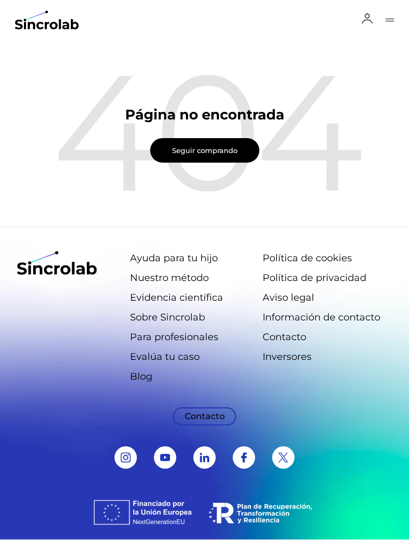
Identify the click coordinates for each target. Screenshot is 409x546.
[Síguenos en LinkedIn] (204, 457)
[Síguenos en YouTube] (165, 457)
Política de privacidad (314, 278)
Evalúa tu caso (165, 357)
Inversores (287, 357)
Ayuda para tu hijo (174, 258)
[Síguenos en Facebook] (244, 457)
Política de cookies (307, 258)
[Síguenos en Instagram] (125, 457)
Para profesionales (174, 337)
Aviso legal (288, 297)
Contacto (284, 337)
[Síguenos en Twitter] (283, 457)
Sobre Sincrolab (167, 317)
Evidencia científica (176, 297)
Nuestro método (169, 278)
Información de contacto (321, 317)
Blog (141, 376)
